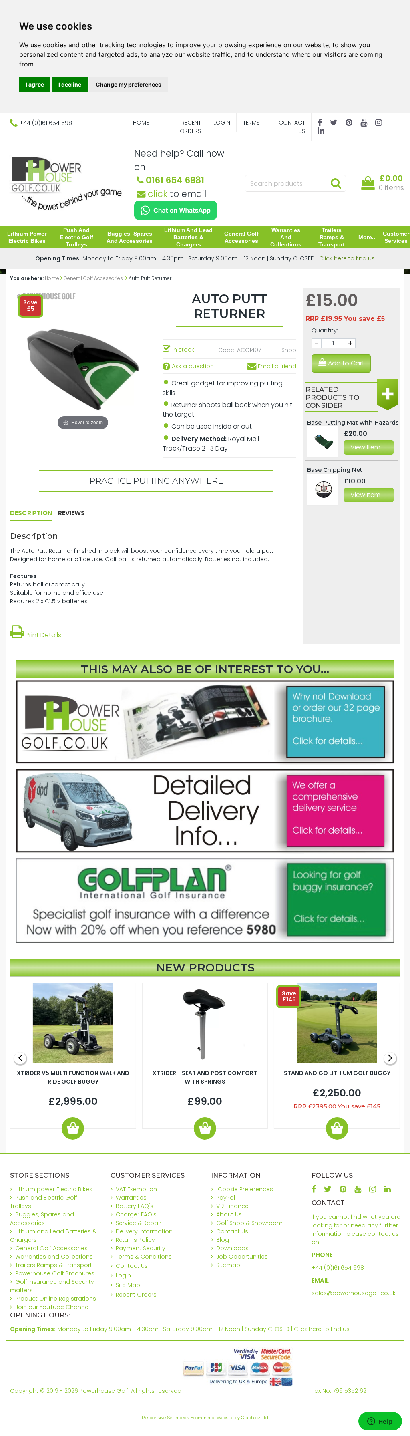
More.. (366, 237)
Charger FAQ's (136, 1214)
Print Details (42, 635)
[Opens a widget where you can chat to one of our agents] (380, 1422)
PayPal (225, 1198)
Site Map (128, 1285)
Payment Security (140, 1248)
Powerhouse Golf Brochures (54, 1273)
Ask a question (192, 366)
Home (141, 123)
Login (221, 123)
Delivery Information (144, 1231)
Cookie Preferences (245, 1189)
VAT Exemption (136, 1189)
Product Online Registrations (55, 1299)
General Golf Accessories (241, 237)
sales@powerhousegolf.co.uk (354, 1293)
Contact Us (292, 127)
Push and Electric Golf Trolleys (76, 237)
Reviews (71, 513)
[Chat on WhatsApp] (175, 210)
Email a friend (276, 366)
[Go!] (336, 183)
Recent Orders (190, 127)
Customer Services (396, 237)
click (156, 193)
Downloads (232, 1248)
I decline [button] (69, 84)
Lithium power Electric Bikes (26, 237)
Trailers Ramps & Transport (331, 237)
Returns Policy (135, 1240)
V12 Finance (232, 1206)
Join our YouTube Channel (52, 1307)
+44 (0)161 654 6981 (339, 1268)
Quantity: (325, 330)
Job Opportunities (242, 1257)
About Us (229, 1214)
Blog (222, 1240)
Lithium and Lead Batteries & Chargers (188, 237)
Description (31, 513)
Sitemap (228, 1265)
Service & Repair (138, 1223)
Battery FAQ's (134, 1206)
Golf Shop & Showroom (249, 1223)
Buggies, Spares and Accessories (130, 237)
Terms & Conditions (144, 1257)
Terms (251, 123)
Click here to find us (347, 258)
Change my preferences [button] (128, 84)
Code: (226, 350)
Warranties (131, 1198)
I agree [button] (35, 84)
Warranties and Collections (285, 237)
